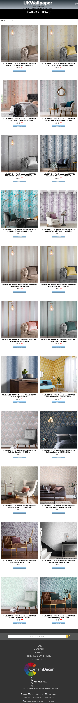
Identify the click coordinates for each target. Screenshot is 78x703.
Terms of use (49, 698)
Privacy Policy (37, 698)
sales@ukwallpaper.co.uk (46, 8)
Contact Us (39, 659)
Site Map (26, 698)
